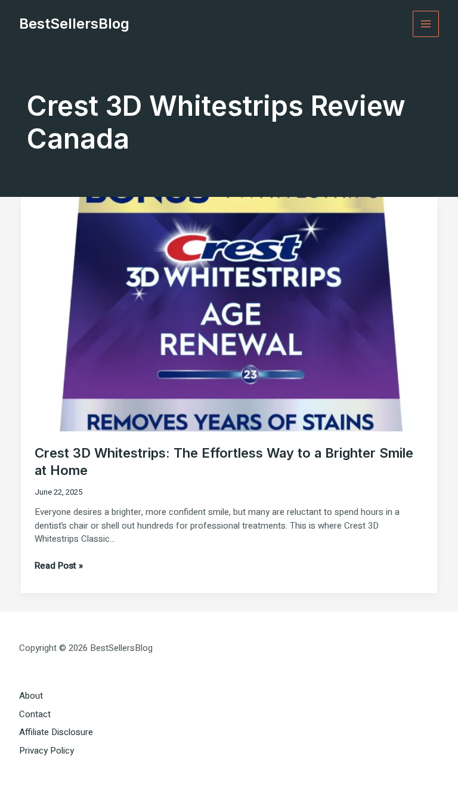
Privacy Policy (46, 750)
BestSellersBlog (74, 23)
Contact (35, 714)
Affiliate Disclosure (56, 732)
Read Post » (59, 566)
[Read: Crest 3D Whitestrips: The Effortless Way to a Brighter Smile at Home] (229, 313)
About (31, 695)
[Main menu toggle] (426, 24)
